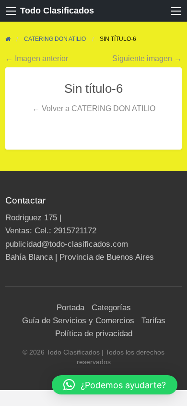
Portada (70, 307)
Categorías (111, 307)
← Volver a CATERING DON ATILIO (93, 108)
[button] (114, 384)
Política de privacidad (93, 333)
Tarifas (153, 320)
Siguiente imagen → (147, 58)
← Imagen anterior (36, 58)
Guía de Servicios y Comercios (78, 320)
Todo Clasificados (57, 10)
